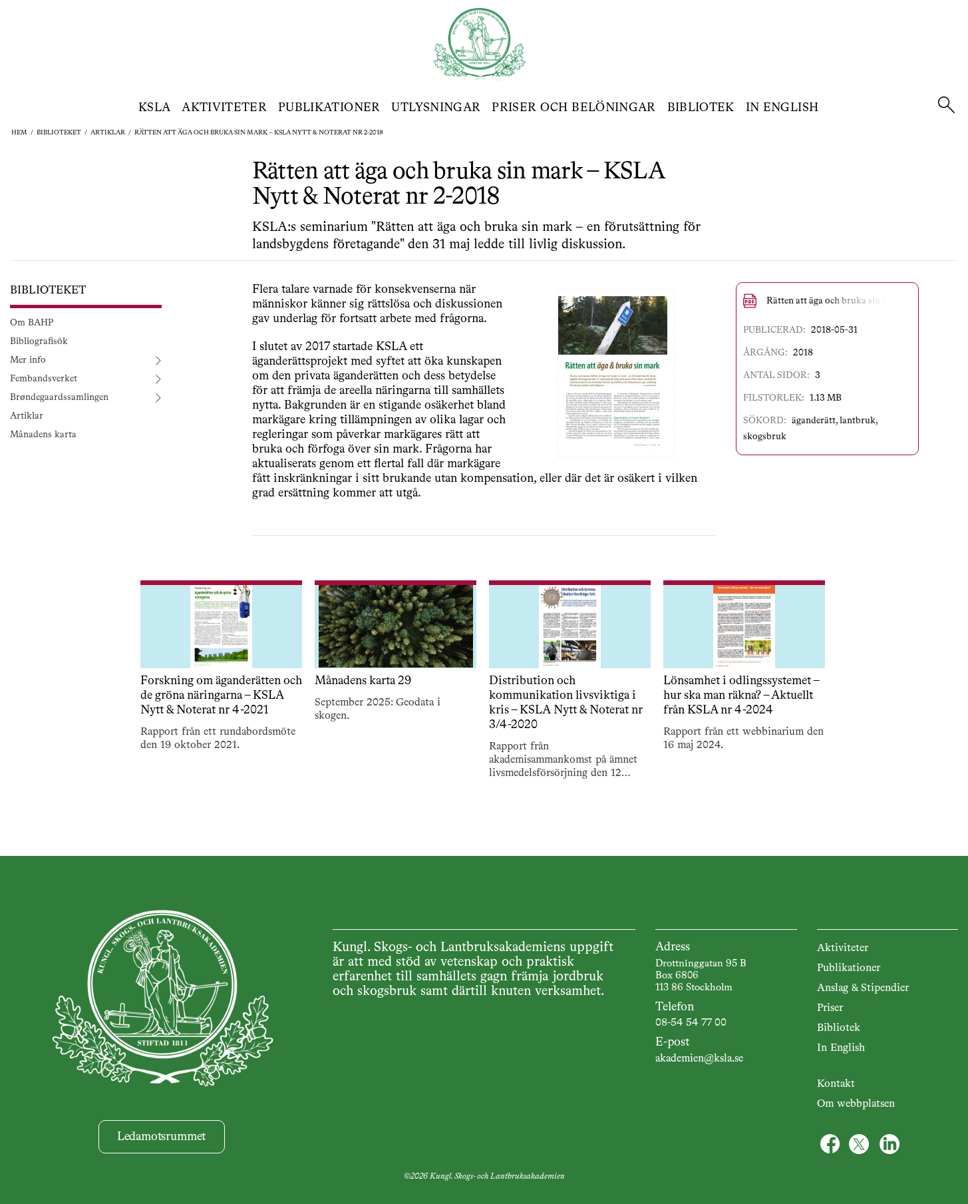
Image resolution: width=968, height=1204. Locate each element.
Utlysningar (435, 108)
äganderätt (814, 420)
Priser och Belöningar (574, 108)
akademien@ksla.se (699, 1059)
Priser (830, 1008)
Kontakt (836, 1084)
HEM (19, 132)
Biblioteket (59, 132)
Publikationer (329, 108)
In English (782, 108)
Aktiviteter (224, 108)
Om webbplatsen (856, 1104)
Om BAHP (31, 322)
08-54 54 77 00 (690, 1023)
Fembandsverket (43, 378)
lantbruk (858, 420)
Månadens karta (43, 434)
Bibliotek (700, 108)
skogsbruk (764, 436)
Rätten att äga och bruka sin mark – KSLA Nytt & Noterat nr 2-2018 (258, 132)
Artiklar (107, 132)
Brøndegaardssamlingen (59, 397)
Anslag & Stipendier (863, 988)
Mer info (28, 360)
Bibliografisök (39, 341)
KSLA (154, 108)
